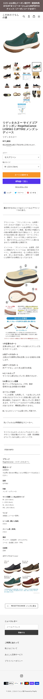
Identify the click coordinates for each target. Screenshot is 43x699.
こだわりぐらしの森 (11, 16)
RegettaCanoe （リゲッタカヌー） (16, 461)
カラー (5, 153)
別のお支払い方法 (21, 187)
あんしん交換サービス (14, 654)
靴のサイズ (6, 162)
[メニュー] (38, 16)
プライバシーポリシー (14, 660)
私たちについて (11, 648)
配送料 (8, 144)
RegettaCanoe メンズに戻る (23, 606)
